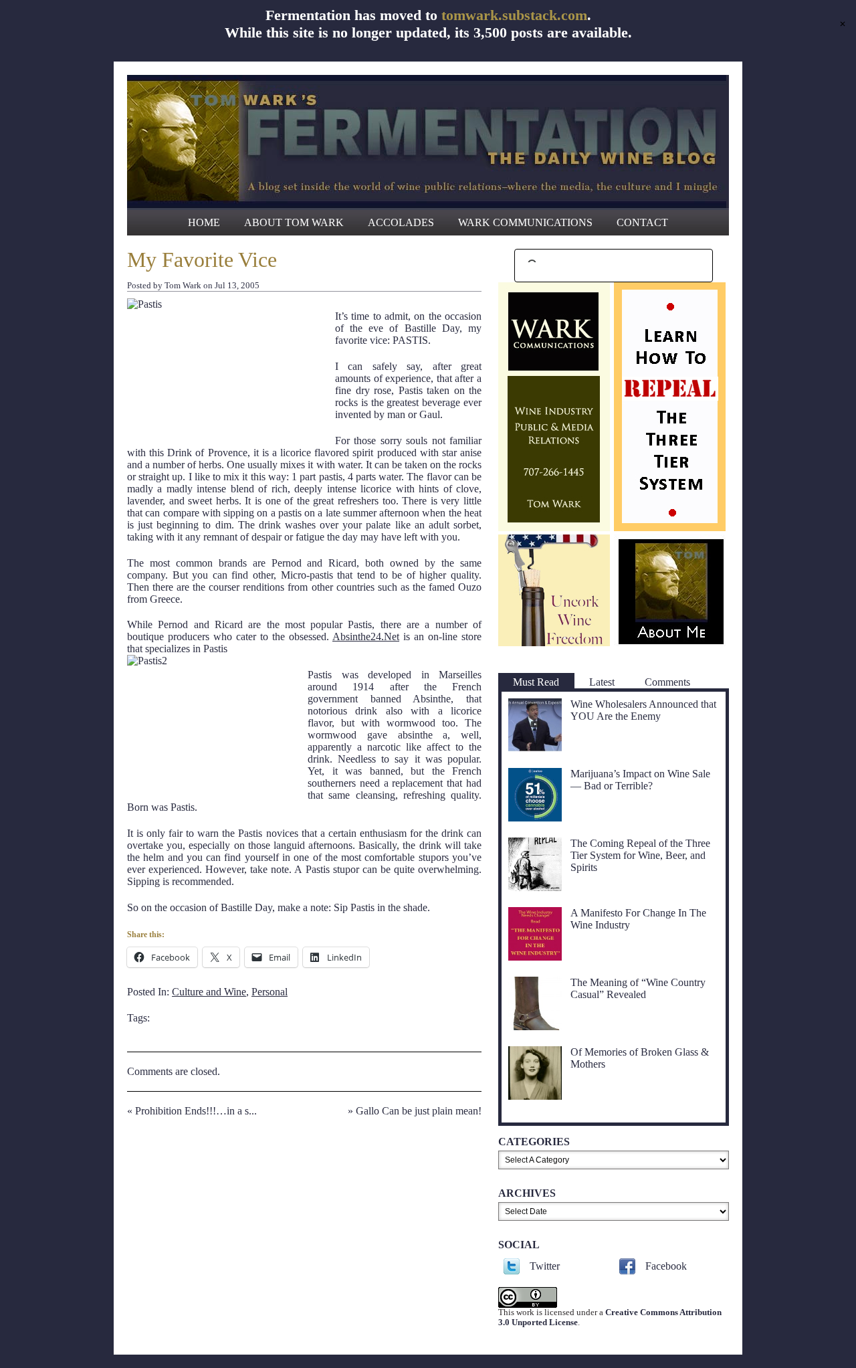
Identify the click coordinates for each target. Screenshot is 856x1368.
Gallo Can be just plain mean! (418, 1110)
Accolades (401, 222)
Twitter (545, 1266)
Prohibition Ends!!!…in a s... (196, 1110)
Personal (269, 991)
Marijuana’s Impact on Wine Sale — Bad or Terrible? (640, 779)
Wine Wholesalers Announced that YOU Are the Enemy (643, 710)
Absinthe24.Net (365, 636)
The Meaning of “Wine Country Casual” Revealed (638, 988)
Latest (602, 682)
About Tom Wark (294, 222)
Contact (642, 222)
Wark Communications (525, 222)
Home (204, 222)
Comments (667, 682)
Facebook (666, 1266)
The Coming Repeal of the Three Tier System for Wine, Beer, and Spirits (640, 855)
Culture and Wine (209, 991)
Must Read (536, 682)
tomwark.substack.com (514, 15)
